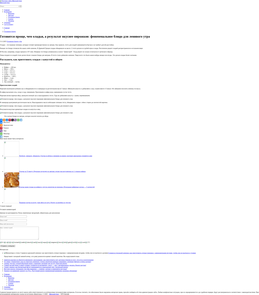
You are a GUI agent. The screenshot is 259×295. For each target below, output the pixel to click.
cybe (20, 41)
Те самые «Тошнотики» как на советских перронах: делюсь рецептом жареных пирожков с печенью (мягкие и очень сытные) (47, 262)
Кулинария (8, 12)
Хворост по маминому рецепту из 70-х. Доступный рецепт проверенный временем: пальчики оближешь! (40, 271)
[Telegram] (21, 120)
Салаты (10, 19)
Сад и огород (8, 24)
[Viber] (15, 120)
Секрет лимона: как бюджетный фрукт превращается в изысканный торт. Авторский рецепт (36, 267)
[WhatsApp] (18, 120)
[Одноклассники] (4, 120)
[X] (12, 120)
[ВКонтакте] (1, 120)
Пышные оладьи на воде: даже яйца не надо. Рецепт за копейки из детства (45, 202)
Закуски (11, 15)
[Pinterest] (9, 120)
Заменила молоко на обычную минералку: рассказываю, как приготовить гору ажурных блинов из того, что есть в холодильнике (49, 260)
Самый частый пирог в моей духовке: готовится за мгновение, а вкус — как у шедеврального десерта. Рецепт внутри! (45, 265)
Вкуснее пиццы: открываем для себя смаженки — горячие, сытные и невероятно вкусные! (35, 269)
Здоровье (7, 22)
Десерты (11, 21)
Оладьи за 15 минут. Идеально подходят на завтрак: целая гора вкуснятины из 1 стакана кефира (52, 171)
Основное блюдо (14, 17)
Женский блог (5, 3)
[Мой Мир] (7, 120)
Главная (7, 10)
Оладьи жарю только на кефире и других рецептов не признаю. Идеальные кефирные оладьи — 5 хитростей (57, 187)
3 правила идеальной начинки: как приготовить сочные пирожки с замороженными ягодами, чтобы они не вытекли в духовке (152, 253)
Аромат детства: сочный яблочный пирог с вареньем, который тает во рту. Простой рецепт (35, 263)
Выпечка (11, 13)
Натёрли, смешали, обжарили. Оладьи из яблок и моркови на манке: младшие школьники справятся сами (55, 156)
